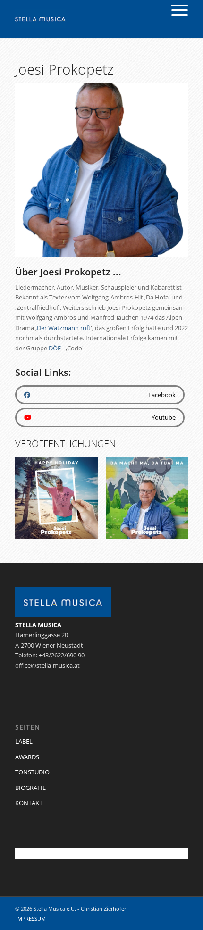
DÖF (55, 348)
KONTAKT (28, 802)
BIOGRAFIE (30, 787)
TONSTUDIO (32, 772)
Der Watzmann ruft (64, 328)
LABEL (24, 741)
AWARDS (27, 757)
